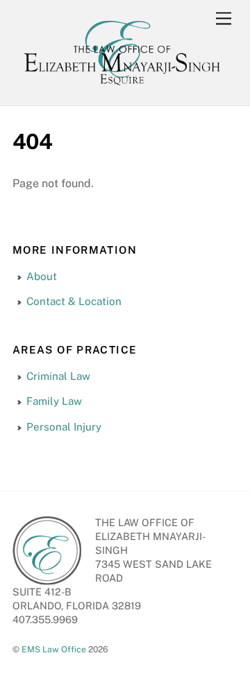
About (41, 276)
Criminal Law (58, 376)
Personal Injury (63, 427)
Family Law (54, 401)
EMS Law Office (54, 649)
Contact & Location (74, 301)
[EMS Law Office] (121, 87)
